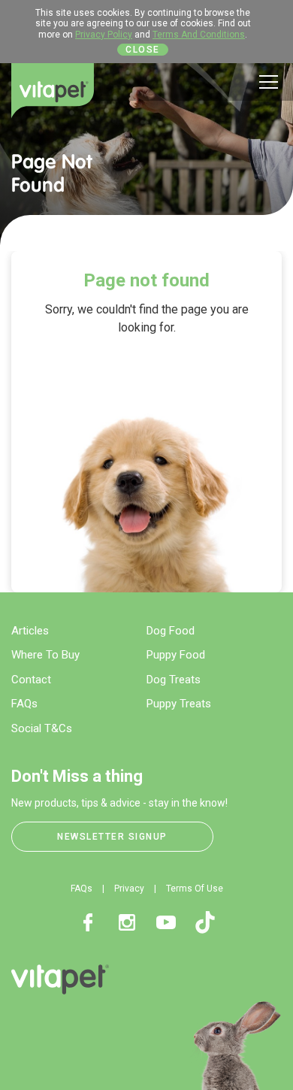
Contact (31, 679)
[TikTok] (205, 922)
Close (142, 49)
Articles (30, 630)
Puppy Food (175, 655)
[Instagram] (127, 922)
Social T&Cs (41, 728)
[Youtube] (166, 922)
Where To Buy (45, 655)
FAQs (24, 703)
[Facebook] (88, 922)
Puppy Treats (178, 703)
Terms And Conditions (199, 34)
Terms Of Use (194, 888)
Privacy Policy (103, 34)
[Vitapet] (52, 90)
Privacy (129, 888)
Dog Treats (173, 679)
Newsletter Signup (112, 836)
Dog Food (170, 630)
